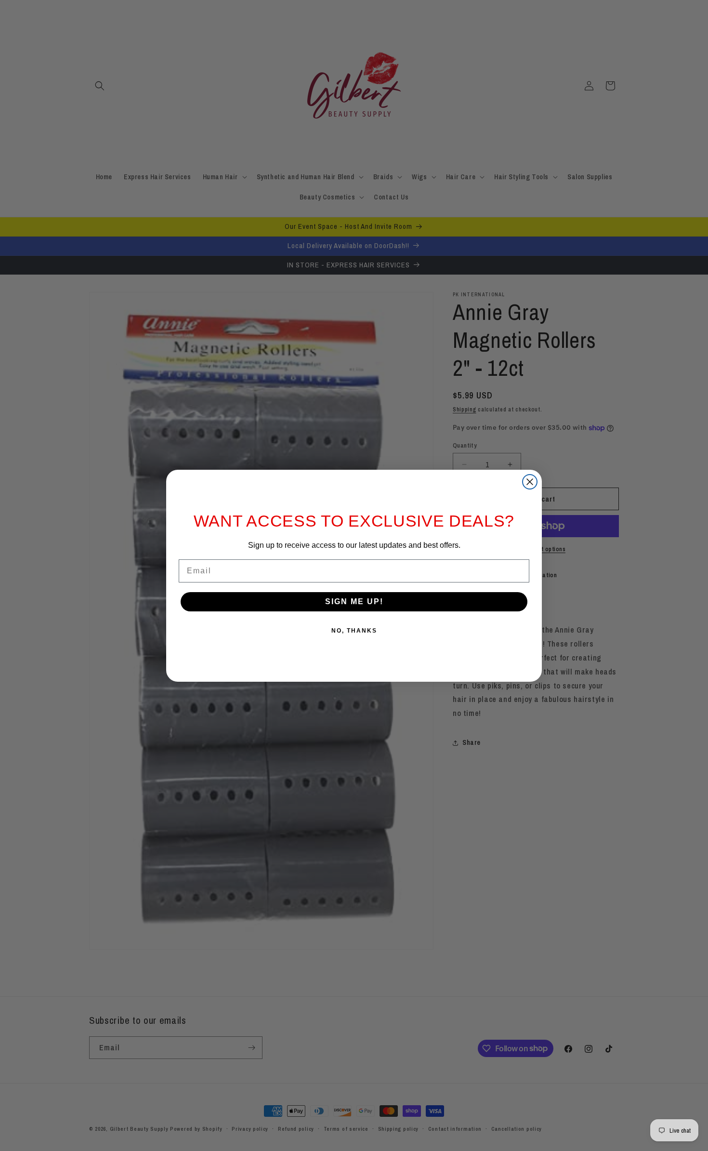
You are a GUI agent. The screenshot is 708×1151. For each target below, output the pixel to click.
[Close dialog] (530, 482)
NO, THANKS (354, 630)
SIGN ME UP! (354, 601)
